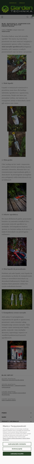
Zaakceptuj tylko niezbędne (17, 444)
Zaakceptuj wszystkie (17, 453)
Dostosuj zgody (17, 449)
